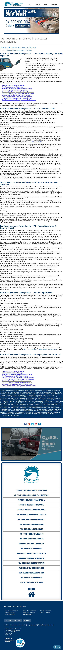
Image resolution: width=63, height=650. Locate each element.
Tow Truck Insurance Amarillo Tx (31, 524)
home (29, 4)
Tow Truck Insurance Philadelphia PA (31, 500)
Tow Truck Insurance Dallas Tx (31, 582)
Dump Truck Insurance (29, 612)
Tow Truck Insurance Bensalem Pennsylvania (31, 396)
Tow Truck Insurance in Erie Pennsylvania (11, 406)
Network (7, 641)
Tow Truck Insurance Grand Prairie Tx (31, 519)
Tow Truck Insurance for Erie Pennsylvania (11, 400)
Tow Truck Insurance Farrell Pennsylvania (31, 490)
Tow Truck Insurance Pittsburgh (21, 412)
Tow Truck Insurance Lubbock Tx (31, 539)
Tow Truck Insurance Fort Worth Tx (31, 563)
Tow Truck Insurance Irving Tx (31, 529)
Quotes (37, 4)
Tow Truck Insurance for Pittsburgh (40, 401)
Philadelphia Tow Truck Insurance (35, 393)
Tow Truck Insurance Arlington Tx (31, 558)
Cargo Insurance (10, 614)
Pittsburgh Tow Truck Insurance (53, 393)
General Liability (9, 612)
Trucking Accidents (36, 142)
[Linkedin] (39, 424)
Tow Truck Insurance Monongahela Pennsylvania (31, 495)
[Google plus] (29, 424)
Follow (28, 620)
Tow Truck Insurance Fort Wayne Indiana (31, 509)
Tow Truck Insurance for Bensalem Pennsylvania (48, 398)
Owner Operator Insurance (30, 610)
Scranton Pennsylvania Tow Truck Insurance (39, 395)
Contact (54, 4)
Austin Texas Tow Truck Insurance (31, 568)
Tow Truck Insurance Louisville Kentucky (31, 514)
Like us (9, 620)
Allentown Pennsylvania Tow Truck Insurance (41, 390)
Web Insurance (9, 640)
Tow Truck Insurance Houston (31, 577)
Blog (45, 4)
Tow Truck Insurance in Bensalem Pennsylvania (48, 404)
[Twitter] (32, 424)
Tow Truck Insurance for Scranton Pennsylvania (28, 403)
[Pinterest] (36, 424)
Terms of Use (50, 625)
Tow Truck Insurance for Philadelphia (20, 401)
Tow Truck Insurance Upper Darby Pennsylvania (35, 413)
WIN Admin (28, 50)
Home (31, 588)
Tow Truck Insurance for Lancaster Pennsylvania (37, 400)
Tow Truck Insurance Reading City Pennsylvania (44, 412)
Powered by (8, 638)
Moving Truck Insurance (11, 610)
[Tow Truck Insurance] (31, 20)
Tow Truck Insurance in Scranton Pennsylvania (28, 409)
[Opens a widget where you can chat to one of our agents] (57, 647)
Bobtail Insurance (27, 614)
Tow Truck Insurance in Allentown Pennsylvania (21, 404)
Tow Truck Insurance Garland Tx (31, 534)
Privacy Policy (42, 625)
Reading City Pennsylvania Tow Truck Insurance (13, 395)
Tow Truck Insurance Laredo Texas (31, 543)
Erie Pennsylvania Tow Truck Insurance (30, 392)
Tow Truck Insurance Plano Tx (31, 548)
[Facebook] (25, 424)
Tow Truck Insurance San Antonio (31, 573)
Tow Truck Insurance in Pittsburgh (37, 407)
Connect (18, 620)
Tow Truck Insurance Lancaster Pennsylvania (20, 410)
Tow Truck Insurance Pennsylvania (18, 47)
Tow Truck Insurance (45, 610)
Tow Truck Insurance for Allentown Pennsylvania (21, 398)
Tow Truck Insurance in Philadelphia (18, 407)
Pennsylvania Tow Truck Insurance (14, 390)
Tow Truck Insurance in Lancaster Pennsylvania (36, 406)
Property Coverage (45, 612)
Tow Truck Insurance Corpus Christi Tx (31, 553)
